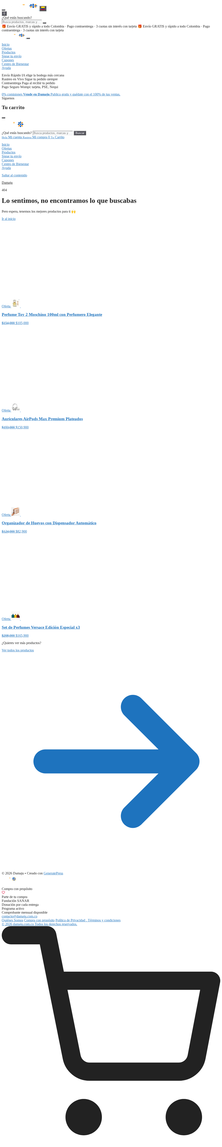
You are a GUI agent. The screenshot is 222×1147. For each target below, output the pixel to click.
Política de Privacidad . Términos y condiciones (88, 920)
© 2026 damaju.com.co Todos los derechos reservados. (39, 924)
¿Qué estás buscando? (17, 17)
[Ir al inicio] (22, 9)
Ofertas (7, 148)
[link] (111, 1035)
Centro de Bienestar (15, 164)
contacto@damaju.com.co (19, 916)
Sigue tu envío (11, 156)
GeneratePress (53, 873)
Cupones (8, 160)
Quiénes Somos (12, 920)
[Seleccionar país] (42, 8)
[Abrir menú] (3, 10)
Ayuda (6, 168)
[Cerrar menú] (28, 38)
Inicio (6, 144)
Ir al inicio (9, 219)
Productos (8, 152)
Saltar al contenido (14, 175)
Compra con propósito (39, 920)
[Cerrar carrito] (3, 117)
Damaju (7, 182)
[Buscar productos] (44, 23)
